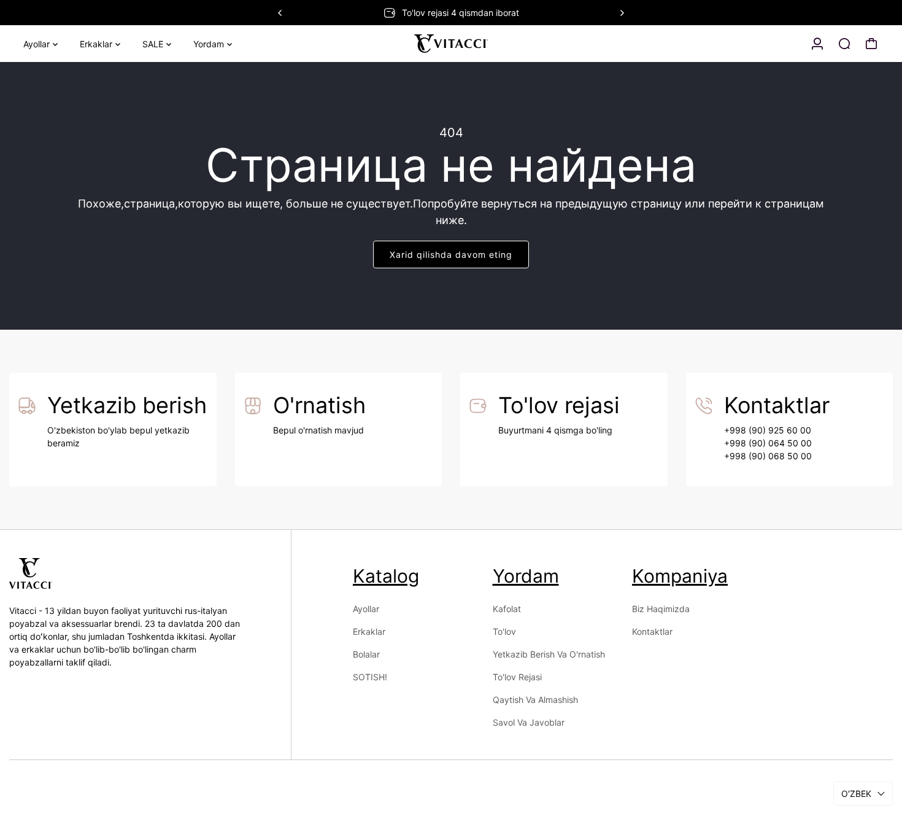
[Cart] (871, 43)
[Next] (621, 13)
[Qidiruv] (844, 43)
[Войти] (817, 43)
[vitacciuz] (451, 43)
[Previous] (280, 13)
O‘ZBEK (856, 793)
